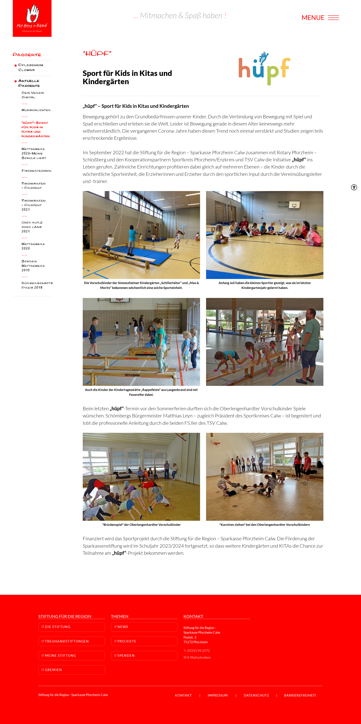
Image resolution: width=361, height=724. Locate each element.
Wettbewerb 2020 (33, 247)
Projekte (27, 55)
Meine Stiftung (60, 655)
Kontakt (183, 695)
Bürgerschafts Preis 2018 (37, 286)
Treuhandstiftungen (67, 641)
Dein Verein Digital (33, 95)
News (123, 627)
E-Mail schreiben (199, 657)
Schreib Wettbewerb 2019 (33, 266)
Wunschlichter (36, 110)
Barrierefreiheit (300, 695)
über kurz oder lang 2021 (32, 227)
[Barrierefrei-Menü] (354, 187)
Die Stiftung (58, 627)
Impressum (218, 695)
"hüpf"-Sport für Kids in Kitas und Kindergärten (36, 130)
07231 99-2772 (198, 651)
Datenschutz (256, 695)
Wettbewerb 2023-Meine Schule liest (34, 154)
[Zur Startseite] (32, 18)
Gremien (53, 670)
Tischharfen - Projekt (34, 186)
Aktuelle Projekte (29, 84)
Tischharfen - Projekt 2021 (34, 206)
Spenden (126, 655)
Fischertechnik (37, 171)
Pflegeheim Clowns (30, 68)
